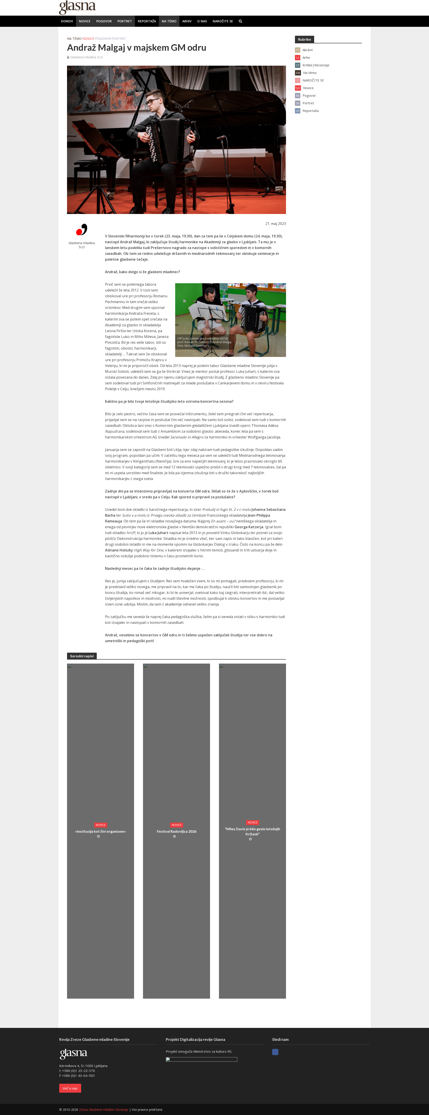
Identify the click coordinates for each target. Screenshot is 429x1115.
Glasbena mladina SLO (86, 57)
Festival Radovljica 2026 (176, 831)
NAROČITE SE (223, 21)
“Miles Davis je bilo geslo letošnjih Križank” (252, 831)
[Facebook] (275, 1052)
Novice (84, 21)
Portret (125, 21)
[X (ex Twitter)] (283, 1052)
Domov (67, 21)
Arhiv (186, 21)
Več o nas (70, 1088)
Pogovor (104, 21)
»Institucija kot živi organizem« (100, 831)
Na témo (169, 21)
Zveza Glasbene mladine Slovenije (103, 1109)
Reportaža (147, 21)
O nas (202, 21)
